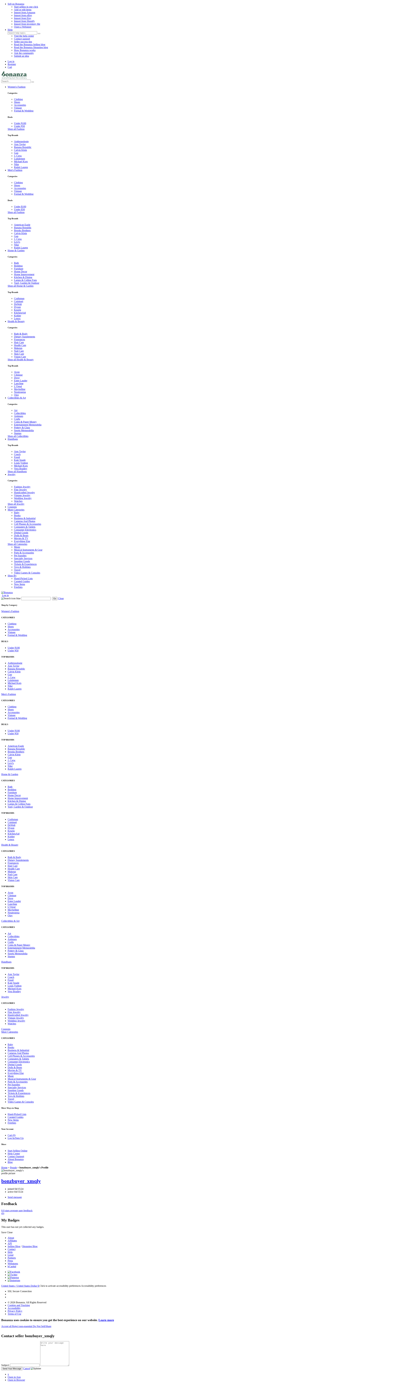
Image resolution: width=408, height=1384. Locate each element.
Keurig (17, 310)
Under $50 (19, 126)
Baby (16, 512)
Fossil (17, 457)
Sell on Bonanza (16, 4)
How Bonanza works (25, 50)
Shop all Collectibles (18, 436)
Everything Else (22, 541)
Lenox (17, 318)
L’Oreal (18, 386)
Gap (16, 153)
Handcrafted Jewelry (24, 492)
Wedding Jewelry (23, 498)
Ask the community (24, 53)
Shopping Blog (29, 1246)
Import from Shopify (24, 21)
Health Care (20, 345)
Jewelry (11, 474)
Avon (17, 372)
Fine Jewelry (20, 489)
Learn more (106, 1320)
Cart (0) (11, 1135)
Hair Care (19, 342)
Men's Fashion (15, 170)
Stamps (17, 433)
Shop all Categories (17, 544)
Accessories (20, 105)
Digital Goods (21, 532)
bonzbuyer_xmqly (21, 1181)
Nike (16, 164)
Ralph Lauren (21, 167)
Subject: (5, 1365)
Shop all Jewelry (16, 504)
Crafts (17, 419)
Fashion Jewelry (22, 486)
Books (17, 515)
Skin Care (19, 353)
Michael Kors (21, 161)
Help (10, 29)
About (11, 1237)
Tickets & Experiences (25, 564)
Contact (11, 1249)
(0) (17, 1212)
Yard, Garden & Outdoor (26, 283)
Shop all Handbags (17, 471)
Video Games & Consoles (27, 572)
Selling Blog (14, 1246)
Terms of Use (14, 1314)
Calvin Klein (20, 150)
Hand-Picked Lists (23, 578)
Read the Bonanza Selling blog (29, 44)
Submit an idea (21, 56)
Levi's (17, 242)
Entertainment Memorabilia (27, 424)
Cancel (26, 1368)
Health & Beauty (16, 321)
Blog (10, 1162)
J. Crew (18, 155)
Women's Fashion (17, 86)
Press (10, 1260)
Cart (10, 67)
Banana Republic (22, 147)
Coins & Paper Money (25, 421)
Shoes (17, 102)
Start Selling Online (17, 1150)
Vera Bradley (20, 468)
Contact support (22, 38)
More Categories (16, 509)
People (13, 1167)
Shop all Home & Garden (20, 286)
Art (15, 410)
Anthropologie (21, 141)
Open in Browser (16, 1380)
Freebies (18, 587)
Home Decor (20, 271)
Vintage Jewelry (22, 495)
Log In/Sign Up (16, 1138)
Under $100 (20, 123)
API (10, 1243)
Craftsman (19, 298)
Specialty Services (23, 558)
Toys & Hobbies (22, 567)
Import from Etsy (22, 18)
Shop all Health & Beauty (21, 359)
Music (17, 547)
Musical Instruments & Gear (28, 549)
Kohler (17, 315)
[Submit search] (39, 33)
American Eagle (22, 224)
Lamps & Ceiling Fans (25, 280)
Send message (15, 1197)
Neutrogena (20, 392)
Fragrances (19, 339)
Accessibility (14, 1308)
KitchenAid (20, 312)
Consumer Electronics (25, 529)
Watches (18, 501)
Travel (17, 570)
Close (61, 598)
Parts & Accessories (24, 552)
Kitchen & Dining (23, 277)
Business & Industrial (25, 518)
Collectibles (20, 413)
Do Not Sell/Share (42, 1326)
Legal (10, 1255)
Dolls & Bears (21, 535)
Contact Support (16, 1156)
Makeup (18, 348)
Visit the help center (24, 36)
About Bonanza (16, 1159)
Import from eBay (23, 15)
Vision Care (20, 356)
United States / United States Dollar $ (20, 1285)
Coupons (12, 506)
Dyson (17, 307)
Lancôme (18, 383)
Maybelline (19, 389)
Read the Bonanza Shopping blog (31, 47)
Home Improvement (24, 274)
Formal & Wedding (23, 110)
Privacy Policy (15, 1311)
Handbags (13, 439)
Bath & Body (21, 333)
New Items (19, 584)
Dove (17, 377)
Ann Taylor (20, 144)
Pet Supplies (20, 555)
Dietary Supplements (24, 336)
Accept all (6, 1326)
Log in (11, 61)
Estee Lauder (20, 380)
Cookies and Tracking (19, 1305)
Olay (16, 395)
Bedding (18, 265)
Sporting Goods (22, 561)
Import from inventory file (27, 24)
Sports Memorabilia (24, 430)
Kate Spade (20, 460)
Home (4, 1167)
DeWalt (18, 304)
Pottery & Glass (22, 427)
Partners (12, 1257)
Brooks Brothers (22, 230)
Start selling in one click (26, 6)
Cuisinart (18, 301)
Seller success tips (23, 41)
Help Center (14, 1153)
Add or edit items (22, 9)
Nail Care (19, 351)
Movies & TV (21, 538)
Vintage (18, 108)
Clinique (18, 375)
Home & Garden (16, 250)
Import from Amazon (24, 12)
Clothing (18, 99)
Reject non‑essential (22, 1326)
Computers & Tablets (24, 527)
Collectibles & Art (17, 397)
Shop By (12, 575)
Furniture (18, 268)
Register (12, 64)
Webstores (13, 1263)
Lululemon (19, 158)
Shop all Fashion (16, 129)
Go (54, 598)
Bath (16, 263)
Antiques (18, 416)
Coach (17, 454)
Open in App (14, 1377)
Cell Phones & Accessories (27, 524)
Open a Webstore (22, 26)
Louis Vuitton (21, 463)
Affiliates (12, 1240)
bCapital (12, 1266)
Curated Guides (22, 581)
